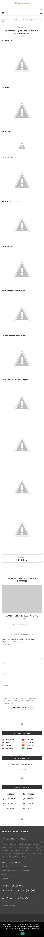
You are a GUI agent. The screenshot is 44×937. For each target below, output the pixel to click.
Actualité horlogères (9, 870)
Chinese (30, 745)
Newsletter (26, 870)
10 (30, 624)
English (30, 739)
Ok (22, 934)
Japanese (10, 745)
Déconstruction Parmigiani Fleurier (22, 764)
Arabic (29, 748)
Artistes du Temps (8, 902)
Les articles (14, 20)
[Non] (41, 929)
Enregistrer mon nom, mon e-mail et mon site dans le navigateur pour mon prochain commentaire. (20, 701)
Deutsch (10, 742)
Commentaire (8, 644)
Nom (4, 663)
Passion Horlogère (24, 33)
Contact (24, 866)
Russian (9, 748)
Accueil (4, 20)
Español (30, 742)
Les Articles (6, 875)
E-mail (5, 674)
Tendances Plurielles (9, 906)
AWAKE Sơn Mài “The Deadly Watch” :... (22, 616)
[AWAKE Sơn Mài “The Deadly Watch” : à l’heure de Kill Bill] (22, 599)
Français (10, 739)
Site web (5, 685)
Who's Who (6, 879)
